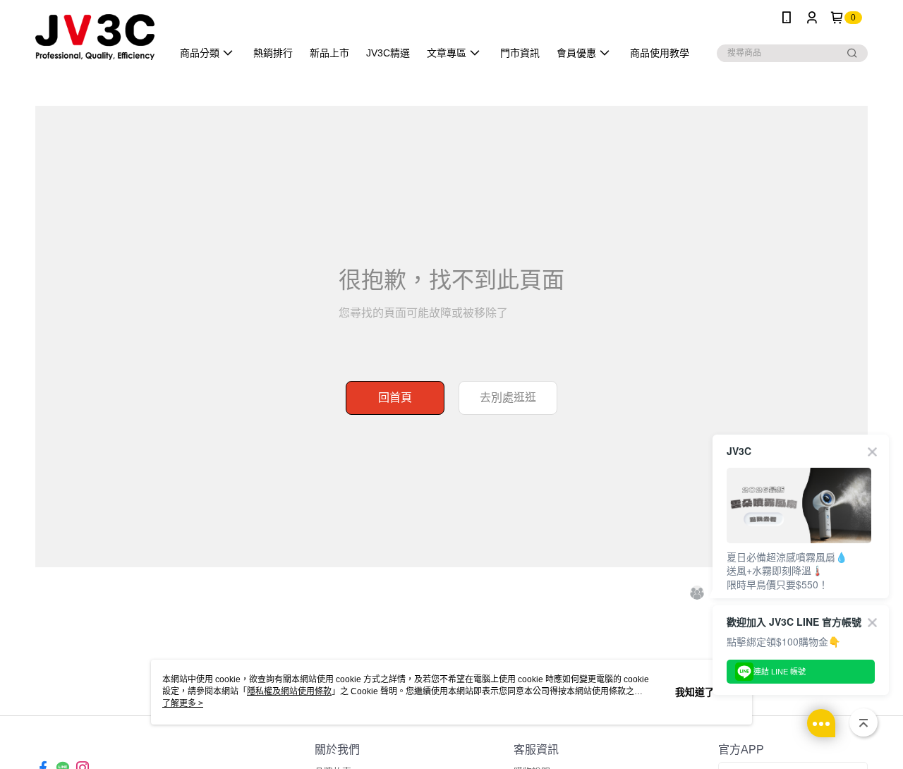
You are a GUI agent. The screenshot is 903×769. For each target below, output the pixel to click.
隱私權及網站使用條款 (289, 691)
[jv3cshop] (94, 37)
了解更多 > (182, 703)
